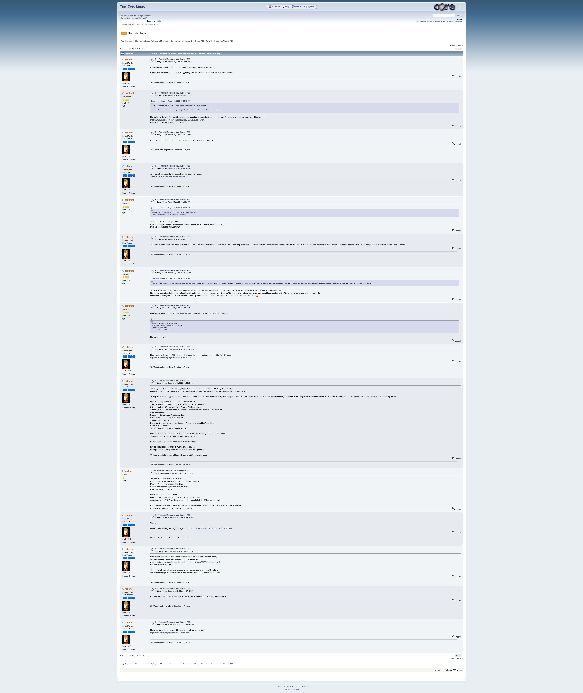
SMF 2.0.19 (281, 687)
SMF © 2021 (291, 687)
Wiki (312, 6)
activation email (140, 18)
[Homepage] (123, 106)
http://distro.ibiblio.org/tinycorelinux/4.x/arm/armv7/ (212, 528)
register (148, 16)
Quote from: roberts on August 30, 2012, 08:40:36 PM (170, 278)
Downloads (299, 6)
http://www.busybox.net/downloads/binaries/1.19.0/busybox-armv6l (177, 120)
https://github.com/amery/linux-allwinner (179, 313)
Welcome (276, 6)
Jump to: (438, 670)
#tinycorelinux (449, 21)
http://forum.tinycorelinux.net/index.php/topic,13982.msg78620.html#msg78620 (187, 562)
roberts (129, 59)
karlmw (129, 471)
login (141, 16)
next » (460, 45)
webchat (458, 21)
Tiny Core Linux (132, 6)
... (128, 49)
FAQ (287, 6)
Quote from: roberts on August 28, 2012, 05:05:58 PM (170, 101)
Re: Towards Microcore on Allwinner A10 (172, 59)
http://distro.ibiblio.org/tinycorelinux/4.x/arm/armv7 (171, 176)
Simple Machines (302, 687)
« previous (454, 45)
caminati (129, 93)
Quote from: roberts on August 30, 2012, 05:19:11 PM (170, 208)
